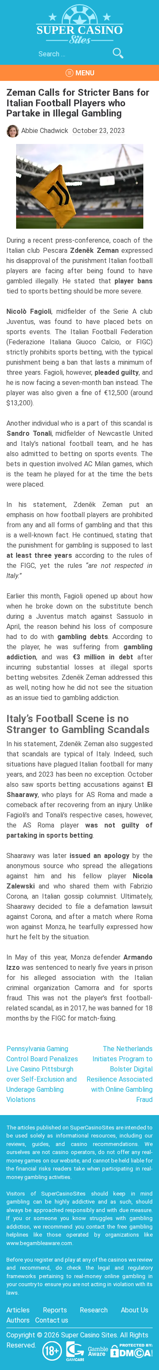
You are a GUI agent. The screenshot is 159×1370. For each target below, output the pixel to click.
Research (94, 1310)
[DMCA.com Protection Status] (131, 1350)
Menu (85, 73)
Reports (55, 1310)
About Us (134, 1310)
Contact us (51, 1320)
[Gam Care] (75, 1350)
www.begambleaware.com (39, 1243)
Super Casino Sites (89, 1335)
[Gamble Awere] (98, 1350)
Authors (18, 1320)
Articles (18, 1310)
